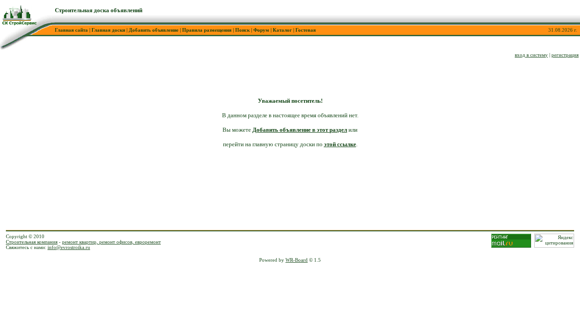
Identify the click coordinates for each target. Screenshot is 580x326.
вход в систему (531, 55)
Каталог (282, 30)
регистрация (565, 55)
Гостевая (305, 30)
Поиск (242, 30)
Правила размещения (207, 30)
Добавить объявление (154, 30)
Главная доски (108, 30)
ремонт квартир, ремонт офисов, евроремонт (111, 241)
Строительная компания (32, 241)
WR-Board (296, 260)
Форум (261, 30)
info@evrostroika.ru (69, 247)
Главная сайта (71, 30)
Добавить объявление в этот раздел (299, 129)
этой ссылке (340, 144)
